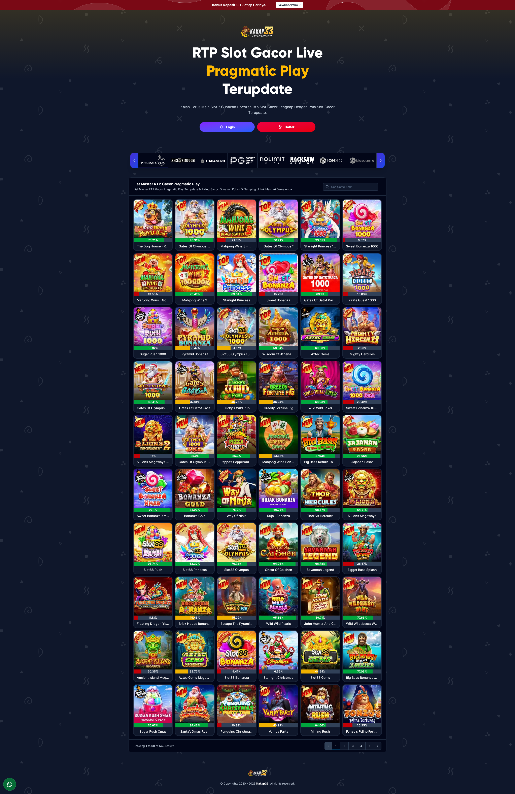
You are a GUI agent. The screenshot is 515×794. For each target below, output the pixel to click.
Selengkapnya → (289, 4)
